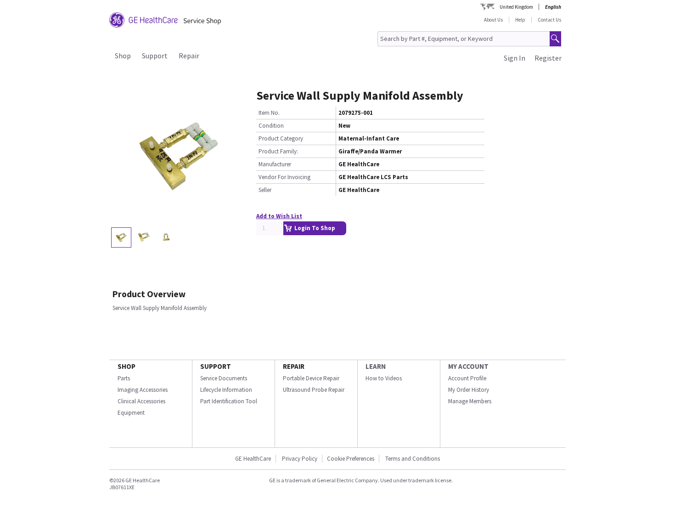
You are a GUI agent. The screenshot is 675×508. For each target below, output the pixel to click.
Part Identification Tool (228, 401)
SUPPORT (215, 366)
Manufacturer (275, 164)
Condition (271, 126)
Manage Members (469, 401)
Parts (124, 378)
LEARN (376, 366)
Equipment (131, 413)
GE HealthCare (253, 459)
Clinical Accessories (141, 401)
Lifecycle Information (226, 390)
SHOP (126, 366)
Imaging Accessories (143, 390)
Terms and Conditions (412, 459)
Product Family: (278, 151)
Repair (189, 55)
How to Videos (384, 378)
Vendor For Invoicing (284, 177)
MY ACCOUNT (468, 366)
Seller (265, 190)
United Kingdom (516, 7)
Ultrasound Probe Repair (313, 390)
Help (520, 20)
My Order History (468, 390)
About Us (493, 20)
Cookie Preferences (350, 459)
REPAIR (293, 366)
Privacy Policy (299, 459)
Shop (123, 55)
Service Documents (223, 378)
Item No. (269, 113)
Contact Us (549, 20)
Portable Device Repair (311, 378)
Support (155, 55)
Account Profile (467, 378)
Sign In (514, 57)
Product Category (281, 138)
